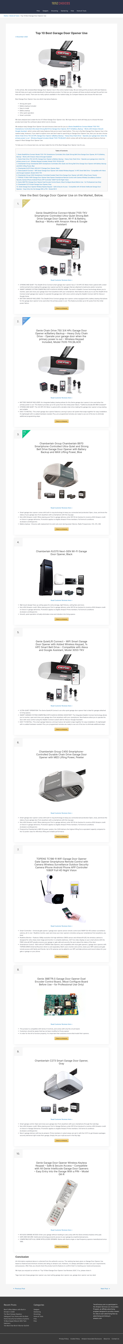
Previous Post (19, 1289)
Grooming (54, 11)
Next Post (105, 1289)
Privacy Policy (64, 1339)
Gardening (64, 11)
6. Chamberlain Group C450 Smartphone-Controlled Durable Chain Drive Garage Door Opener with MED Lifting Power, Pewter (56, 175)
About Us (107, 1339)
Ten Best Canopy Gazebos (13, 1314)
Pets (38, 11)
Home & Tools (81, 11)
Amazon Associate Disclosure (92, 1339)
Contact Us (115, 1339)
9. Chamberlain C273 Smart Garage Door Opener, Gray (33, 184)
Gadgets (45, 11)
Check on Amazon (61, 308)
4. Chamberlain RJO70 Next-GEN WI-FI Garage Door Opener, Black (38, 168)
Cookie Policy (75, 1339)
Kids (72, 11)
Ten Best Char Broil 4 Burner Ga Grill (16, 1326)
